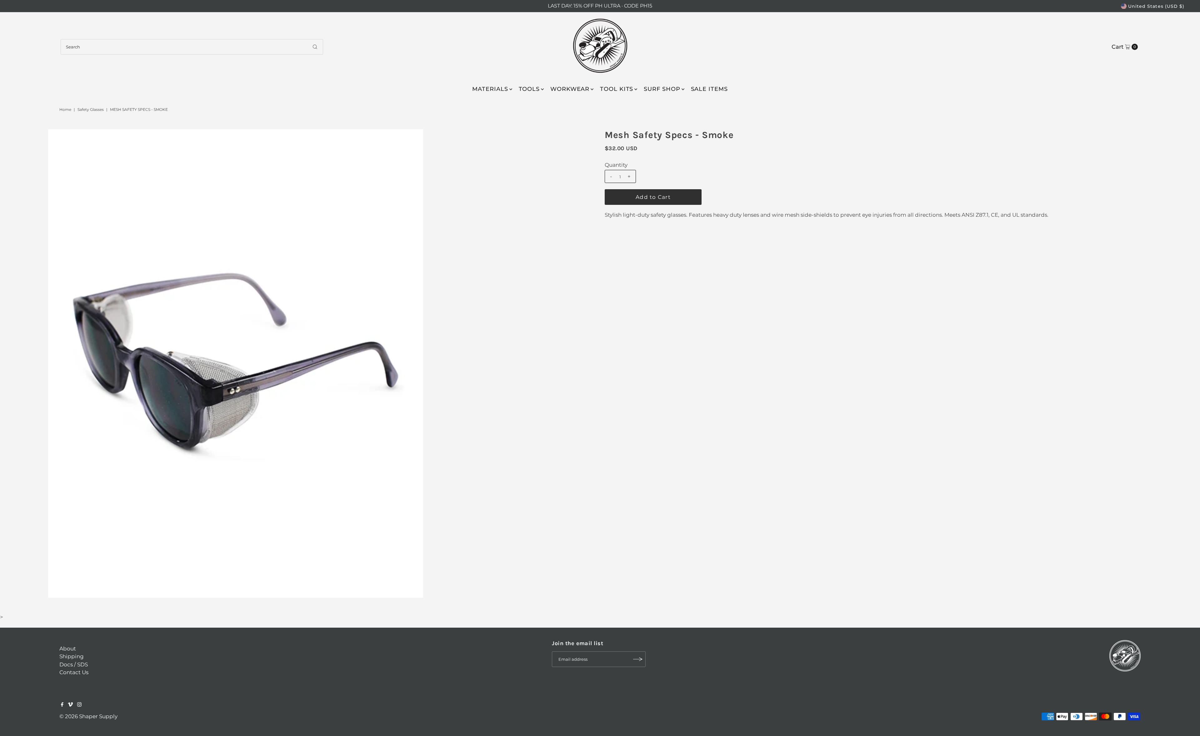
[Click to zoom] (585, 139)
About (67, 648)
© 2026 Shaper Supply (88, 716)
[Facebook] (62, 704)
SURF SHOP (662, 89)
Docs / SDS (73, 664)
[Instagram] (79, 704)
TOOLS (529, 89)
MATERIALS (490, 89)
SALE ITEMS (709, 89)
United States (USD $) (1156, 6)
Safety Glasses (91, 109)
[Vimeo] (70, 704)
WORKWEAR (569, 89)
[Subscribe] (638, 659)
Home (65, 109)
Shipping (71, 656)
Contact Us (73, 672)
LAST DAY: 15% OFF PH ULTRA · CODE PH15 (600, 6)
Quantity (616, 165)
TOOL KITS (616, 89)
